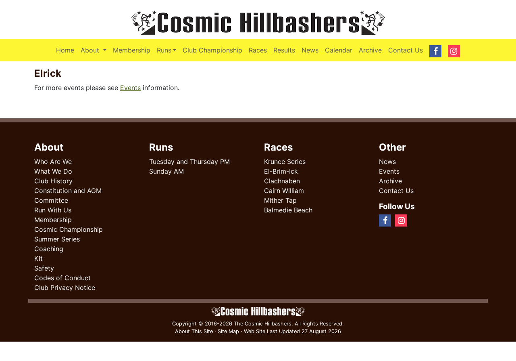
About (95, 50)
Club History (53, 181)
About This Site (194, 331)
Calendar (338, 50)
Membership (131, 50)
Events (130, 88)
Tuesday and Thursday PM (189, 161)
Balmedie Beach (288, 210)
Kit (38, 258)
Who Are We (53, 161)
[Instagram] (421, 220)
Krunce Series (285, 161)
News (310, 50)
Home (65, 50)
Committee (51, 200)
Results (284, 50)
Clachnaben (282, 181)
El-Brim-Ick (281, 171)
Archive (370, 50)
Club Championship (212, 50)
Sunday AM (166, 171)
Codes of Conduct (62, 278)
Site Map (228, 331)
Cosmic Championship (68, 229)
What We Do (53, 171)
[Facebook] (414, 220)
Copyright (184, 324)
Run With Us (52, 210)
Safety (44, 268)
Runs (164, 50)
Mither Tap (280, 200)
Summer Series (57, 239)
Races (258, 50)
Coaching (48, 249)
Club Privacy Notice (64, 287)
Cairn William (284, 191)
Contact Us (405, 50)
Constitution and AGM (68, 191)
